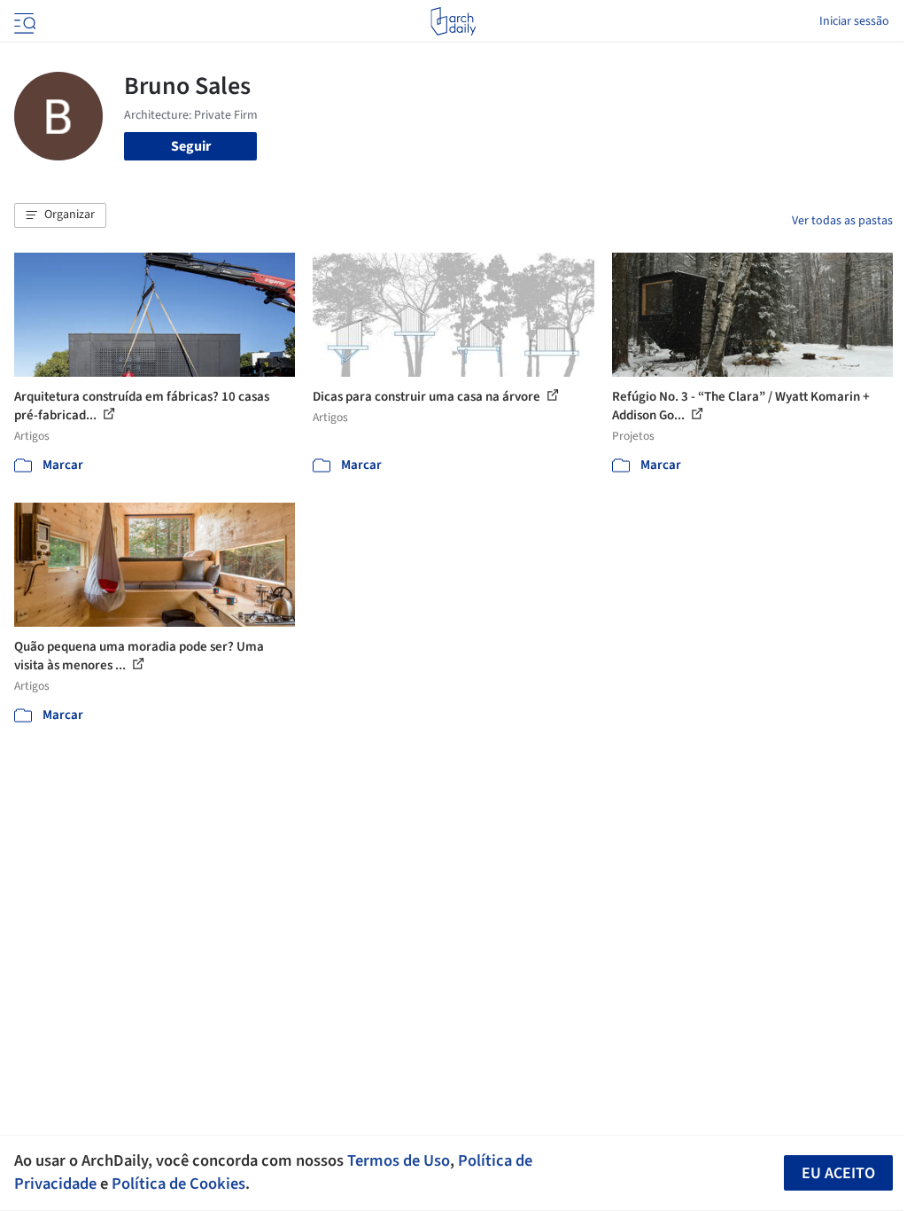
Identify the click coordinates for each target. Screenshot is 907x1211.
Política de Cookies (178, 1183)
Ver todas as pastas (842, 221)
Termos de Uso (398, 1160)
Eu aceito (838, 1173)
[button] (60, 215)
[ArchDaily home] (453, 21)
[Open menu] (23, 21)
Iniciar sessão (854, 21)
